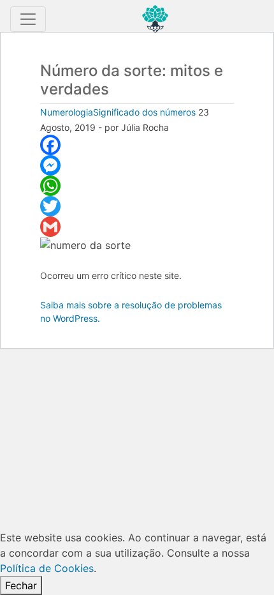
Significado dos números (144, 112)
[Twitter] (137, 206)
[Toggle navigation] (28, 19)
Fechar (21, 585)
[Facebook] (137, 145)
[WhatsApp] (137, 186)
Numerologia (66, 112)
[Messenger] (137, 165)
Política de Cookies (47, 568)
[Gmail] (137, 226)
